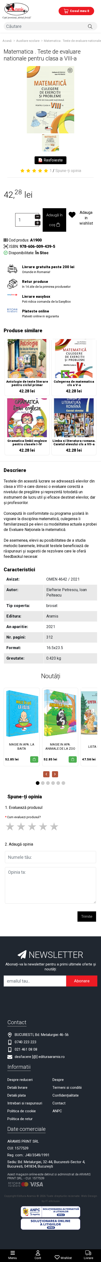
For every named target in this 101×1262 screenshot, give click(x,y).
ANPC (57, 1111)
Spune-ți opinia (68, 170)
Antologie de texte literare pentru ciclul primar (27, 383)
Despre (58, 1080)
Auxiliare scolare (28, 41)
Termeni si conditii (67, 1087)
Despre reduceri (20, 1080)
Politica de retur (20, 1119)
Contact (58, 1103)
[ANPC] (50, 1211)
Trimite (86, 916)
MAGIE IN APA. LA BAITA (21, 746)
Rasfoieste (53, 160)
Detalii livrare (17, 1087)
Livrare (88, 1258)
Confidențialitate (65, 1095)
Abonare (81, 980)
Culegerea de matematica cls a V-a (74, 383)
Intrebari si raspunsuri (24, 1103)
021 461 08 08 (26, 1049)
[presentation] (46, 774)
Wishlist (66, 1258)
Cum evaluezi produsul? (24, 817)
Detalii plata (16, 1095)
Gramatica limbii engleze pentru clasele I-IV (27, 442)
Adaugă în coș (54, 220)
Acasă (7, 41)
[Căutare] (90, 26)
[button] (37, 783)
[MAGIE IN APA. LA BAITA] (21, 713)
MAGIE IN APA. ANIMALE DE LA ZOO (60, 746)
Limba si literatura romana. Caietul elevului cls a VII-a (74, 442)
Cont (38, 1258)
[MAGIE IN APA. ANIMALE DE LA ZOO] (60, 713)
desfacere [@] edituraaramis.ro (40, 1057)
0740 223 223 (25, 1042)
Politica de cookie (21, 1111)
